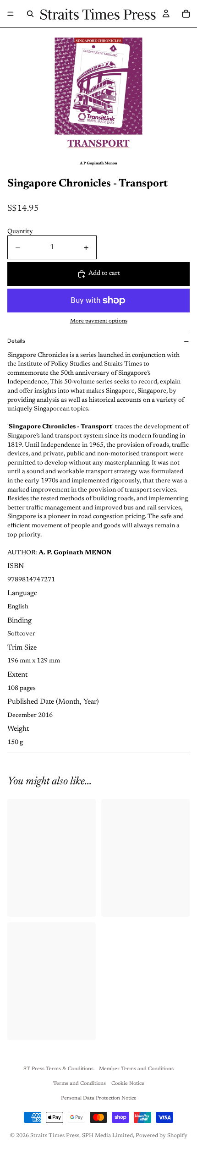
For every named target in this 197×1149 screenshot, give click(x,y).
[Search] (30, 14)
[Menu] (10, 13)
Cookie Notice (127, 1083)
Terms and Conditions (79, 1083)
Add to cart (104, 273)
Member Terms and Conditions (136, 1069)
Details (16, 341)
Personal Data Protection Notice (99, 1098)
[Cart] (186, 14)
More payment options (98, 321)
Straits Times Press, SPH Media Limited (81, 1135)
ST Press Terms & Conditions (58, 1069)
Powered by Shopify (161, 1135)
